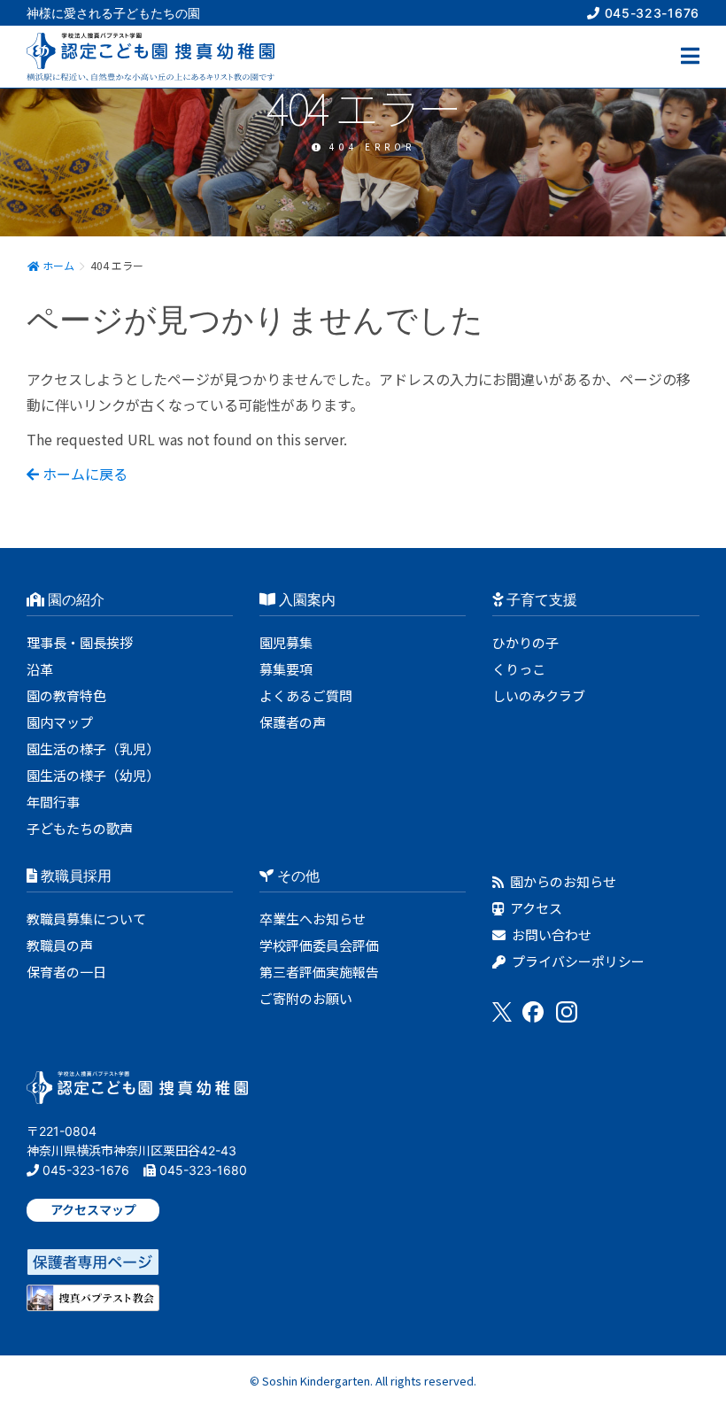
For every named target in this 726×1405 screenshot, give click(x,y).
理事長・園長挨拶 (80, 642)
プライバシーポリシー (577, 961)
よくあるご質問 (305, 695)
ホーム (57, 265)
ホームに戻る (83, 473)
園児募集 (286, 642)
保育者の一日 (66, 971)
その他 (297, 875)
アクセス (534, 908)
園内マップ (60, 722)
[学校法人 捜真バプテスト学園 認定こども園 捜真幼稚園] (137, 1092)
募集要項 (286, 669)
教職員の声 (60, 945)
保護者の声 (292, 722)
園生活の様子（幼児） (93, 775)
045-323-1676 (649, 12)
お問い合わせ (550, 934)
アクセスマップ (93, 1209)
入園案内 (305, 599)
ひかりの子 (525, 642)
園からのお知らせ (561, 881)
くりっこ (518, 669)
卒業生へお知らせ (312, 918)
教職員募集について (86, 918)
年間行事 (53, 801)
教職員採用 (74, 875)
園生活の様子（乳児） (93, 748)
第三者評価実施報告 (319, 971)
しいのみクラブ (538, 695)
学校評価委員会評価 (319, 945)
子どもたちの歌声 (80, 828)
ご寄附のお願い (305, 998)
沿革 (40, 669)
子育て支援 (540, 599)
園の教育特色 (66, 695)
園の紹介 (74, 599)
